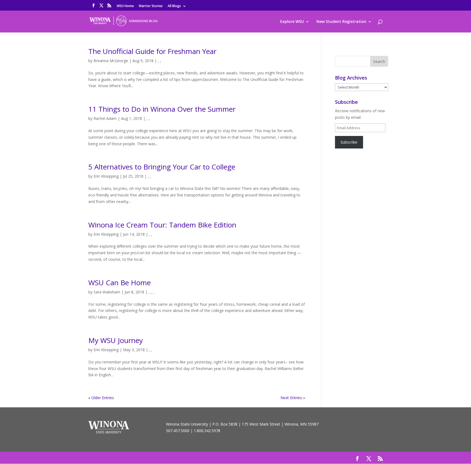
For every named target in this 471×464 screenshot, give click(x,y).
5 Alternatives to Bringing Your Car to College (161, 167)
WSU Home (125, 6)
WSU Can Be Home (119, 282)
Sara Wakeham (106, 292)
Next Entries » (292, 397)
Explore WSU (292, 22)
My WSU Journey (115, 340)
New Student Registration (341, 22)
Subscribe (348, 142)
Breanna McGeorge (110, 60)
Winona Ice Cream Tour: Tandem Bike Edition (162, 225)
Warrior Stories (151, 6)
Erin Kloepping (106, 176)
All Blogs (174, 6)
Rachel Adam (105, 118)
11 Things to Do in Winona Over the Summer (161, 109)
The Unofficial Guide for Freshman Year (152, 51)
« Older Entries (101, 397)
